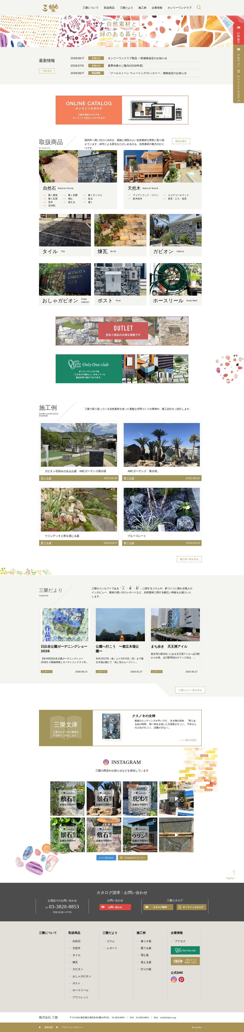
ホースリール (80, 990)
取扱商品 (109, 7)
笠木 (50, 202)
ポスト (77, 983)
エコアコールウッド (178, 195)
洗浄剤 (51, 205)
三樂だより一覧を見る (190, 690)
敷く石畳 (73, 195)
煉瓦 (75, 962)
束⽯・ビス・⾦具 (177, 198)
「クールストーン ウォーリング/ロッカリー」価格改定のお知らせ (147, 73)
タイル (77, 955)
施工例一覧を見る (189, 559)
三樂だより (126, 7)
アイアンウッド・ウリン (146, 195)
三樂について (91, 7)
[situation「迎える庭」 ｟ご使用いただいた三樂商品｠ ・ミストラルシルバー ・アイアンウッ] (176, 798)
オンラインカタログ (238, 87)
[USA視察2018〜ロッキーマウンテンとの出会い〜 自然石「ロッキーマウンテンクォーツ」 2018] (176, 835)
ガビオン (78, 969)
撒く (90, 202)
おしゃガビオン (82, 976)
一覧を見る (47, 71)
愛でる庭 (146, 948)
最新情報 (48, 1027)
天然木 (143, 188)
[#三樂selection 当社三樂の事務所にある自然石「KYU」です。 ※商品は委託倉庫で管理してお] (67, 835)
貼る (90, 198)
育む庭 (145, 955)
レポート (112, 948)
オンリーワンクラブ (180, 7)
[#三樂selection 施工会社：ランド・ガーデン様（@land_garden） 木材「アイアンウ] (140, 835)
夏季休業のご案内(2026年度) (125, 65)
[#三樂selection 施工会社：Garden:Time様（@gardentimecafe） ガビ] (140, 798)
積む (70, 198)
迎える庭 (146, 962)
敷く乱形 (53, 198)
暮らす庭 (146, 941)
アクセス (180, 941)
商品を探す (181, 141)
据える (71, 202)
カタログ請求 (238, 58)
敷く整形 (53, 195)
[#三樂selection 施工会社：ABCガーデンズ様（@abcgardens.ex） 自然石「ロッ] (104, 798)
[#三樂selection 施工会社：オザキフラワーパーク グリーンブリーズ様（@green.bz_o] (67, 798)
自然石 (58, 188)
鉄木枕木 (137, 198)
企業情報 (157, 7)
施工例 (142, 7)
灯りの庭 (146, 969)
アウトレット (80, 997)
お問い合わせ (238, 36)
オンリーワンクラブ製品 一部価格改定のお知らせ (137, 58)
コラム (111, 941)
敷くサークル (95, 195)
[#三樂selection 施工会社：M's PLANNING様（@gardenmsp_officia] (104, 835)
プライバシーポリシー (72, 1027)
